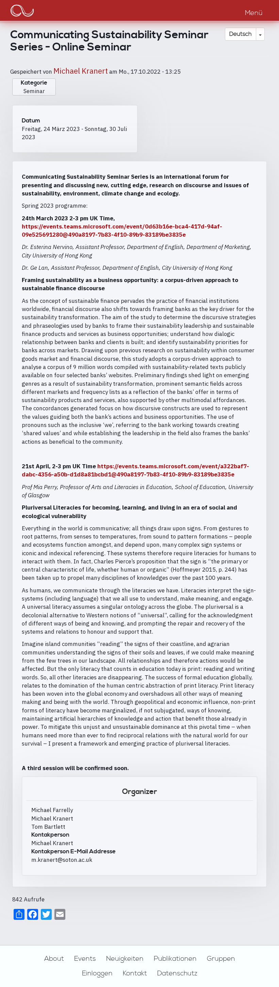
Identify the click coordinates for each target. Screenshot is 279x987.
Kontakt (135, 973)
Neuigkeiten (125, 958)
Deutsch (240, 34)
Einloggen (97, 973)
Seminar (34, 91)
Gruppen (221, 958)
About (54, 958)
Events (85, 958)
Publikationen (175, 958)
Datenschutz (177, 973)
